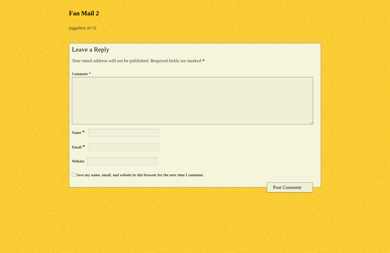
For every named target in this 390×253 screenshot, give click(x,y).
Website (78, 161)
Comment (81, 74)
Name (78, 132)
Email (78, 147)
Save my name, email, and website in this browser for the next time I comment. (140, 175)
